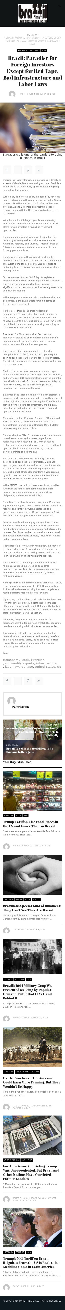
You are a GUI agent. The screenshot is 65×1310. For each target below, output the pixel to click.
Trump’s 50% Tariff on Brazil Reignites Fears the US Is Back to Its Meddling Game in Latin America (31, 1262)
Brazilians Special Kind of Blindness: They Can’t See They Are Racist (32, 908)
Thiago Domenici (21, 1017)
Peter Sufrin (29, 94)
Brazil (24, 660)
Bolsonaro (11, 660)
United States (45, 666)
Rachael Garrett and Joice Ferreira (32, 1106)
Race (27, 899)
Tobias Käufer (20, 845)
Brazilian (37, 660)
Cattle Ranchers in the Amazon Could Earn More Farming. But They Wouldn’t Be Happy (31, 1082)
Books (19, 899)
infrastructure (46, 663)
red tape (27, 666)
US (59, 666)
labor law (12, 666)
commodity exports (19, 663)
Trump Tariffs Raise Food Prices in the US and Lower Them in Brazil (30, 824)
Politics (8, 979)
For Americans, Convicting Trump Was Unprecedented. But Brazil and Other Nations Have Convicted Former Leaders (31, 1172)
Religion (19, 979)
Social (36, 899)
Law (24, 1160)
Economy (35, 50)
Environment (23, 1072)
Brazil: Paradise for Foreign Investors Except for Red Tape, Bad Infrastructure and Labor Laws (34, 40)
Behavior (32, 34)
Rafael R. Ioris (20, 1286)
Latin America (11, 1160)
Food (18, 815)
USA (44, 50)
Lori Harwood (20, 929)
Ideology (8, 1252)
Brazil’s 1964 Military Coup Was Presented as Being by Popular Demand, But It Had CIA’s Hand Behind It (28, 991)
